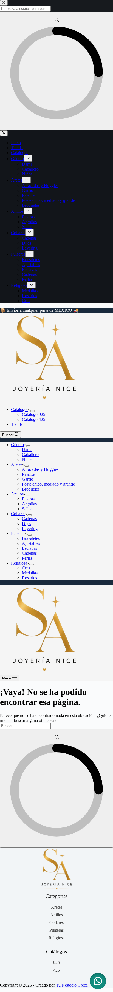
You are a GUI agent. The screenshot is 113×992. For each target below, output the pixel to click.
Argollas (29, 503)
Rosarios (29, 578)
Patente (28, 474)
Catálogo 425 (33, 419)
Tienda (17, 424)
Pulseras (18, 533)
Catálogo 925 (33, 414)
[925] (56, 962)
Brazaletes (31, 538)
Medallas (30, 573)
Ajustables (31, 543)
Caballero (30, 454)
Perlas (27, 558)
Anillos (17, 494)
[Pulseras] (56, 930)
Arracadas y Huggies (40, 469)
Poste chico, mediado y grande (48, 484)
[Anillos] (56, 914)
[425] (56, 970)
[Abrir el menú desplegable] (32, 411)
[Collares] (56, 922)
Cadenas (29, 518)
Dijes (26, 523)
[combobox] (25, 726)
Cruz (26, 568)
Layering (30, 528)
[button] (98, 981)
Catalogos (19, 409)
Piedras (28, 499)
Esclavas (29, 548)
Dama (27, 449)
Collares (18, 513)
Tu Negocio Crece (72, 985)
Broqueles (30, 489)
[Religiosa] (57, 938)
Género (17, 444)
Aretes (16, 464)
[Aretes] (56, 907)
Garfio (27, 479)
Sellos (27, 508)
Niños (27, 459)
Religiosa (19, 563)
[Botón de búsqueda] (56, 788)
